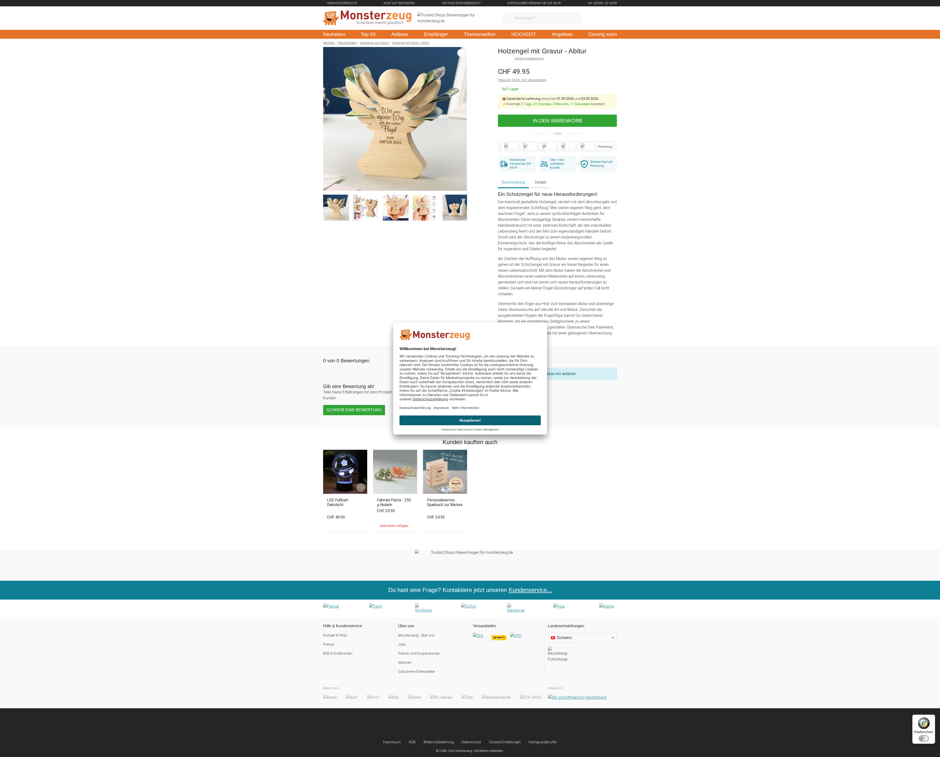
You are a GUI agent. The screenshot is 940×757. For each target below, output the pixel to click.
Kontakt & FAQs (335, 635)
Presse (328, 644)
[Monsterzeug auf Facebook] (460, 724)
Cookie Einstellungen (505, 742)
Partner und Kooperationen (419, 653)
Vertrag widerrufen (543, 742)
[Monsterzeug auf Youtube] (499, 724)
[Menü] (932, 718)
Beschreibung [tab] (513, 182)
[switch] (924, 738)
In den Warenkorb (557, 120)
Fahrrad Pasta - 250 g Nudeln (394, 502)
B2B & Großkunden (337, 653)
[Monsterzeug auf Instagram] (441, 724)
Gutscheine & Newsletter (416, 672)
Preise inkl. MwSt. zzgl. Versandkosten (522, 80)
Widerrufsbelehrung (438, 742)
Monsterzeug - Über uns (416, 635)
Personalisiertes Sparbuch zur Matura (444, 502)
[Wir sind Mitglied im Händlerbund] (577, 697)
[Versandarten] (507, 640)
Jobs (402, 644)
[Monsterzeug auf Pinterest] (479, 724)
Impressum (392, 742)
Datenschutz (471, 742)
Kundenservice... (530, 590)
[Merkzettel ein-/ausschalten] (460, 184)
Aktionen (404, 662)
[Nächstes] (462, 119)
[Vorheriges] (328, 119)
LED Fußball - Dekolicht (338, 502)
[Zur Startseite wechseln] (367, 18)
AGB (412, 742)
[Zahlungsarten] (470, 608)
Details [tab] (540, 182)
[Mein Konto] (606, 18)
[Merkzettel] (592, 18)
